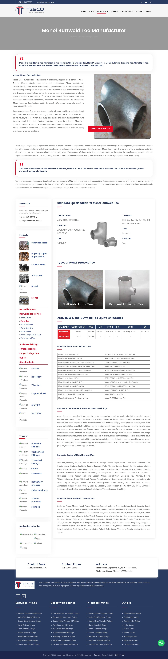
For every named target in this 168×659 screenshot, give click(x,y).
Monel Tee (24, 321)
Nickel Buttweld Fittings (26, 625)
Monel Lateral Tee (27, 338)
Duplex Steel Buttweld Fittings (29, 617)
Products (101, 11)
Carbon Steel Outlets (132, 644)
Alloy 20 (35, 405)
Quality (114, 11)
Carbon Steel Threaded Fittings (100, 644)
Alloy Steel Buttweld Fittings (28, 640)
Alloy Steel (36, 275)
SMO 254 (36, 413)
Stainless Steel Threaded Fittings (101, 613)
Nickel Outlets (129, 625)
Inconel (35, 368)
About (92, 11)
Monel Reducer (26, 324)
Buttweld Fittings (27, 309)
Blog (148, 11)
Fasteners (36, 473)
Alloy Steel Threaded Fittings (99, 640)
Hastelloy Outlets (130, 637)
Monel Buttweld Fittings (26, 629)
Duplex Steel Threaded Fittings (100, 617)
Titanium (36, 385)
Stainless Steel (39, 242)
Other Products (26, 362)
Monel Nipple (25, 331)
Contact (139, 11)
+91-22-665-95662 (25, 2)
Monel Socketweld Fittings (63, 629)
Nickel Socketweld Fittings (63, 625)
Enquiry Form (127, 11)
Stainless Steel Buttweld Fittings (30, 613)
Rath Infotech (120, 655)
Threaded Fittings (27, 349)
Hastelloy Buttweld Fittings (28, 637)
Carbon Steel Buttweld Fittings (29, 644)
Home (83, 11)
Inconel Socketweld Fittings (63, 633)
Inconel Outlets (129, 633)
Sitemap (97, 655)
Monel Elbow (25, 318)
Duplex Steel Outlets (131, 617)
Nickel (34, 286)
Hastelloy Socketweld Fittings (64, 637)
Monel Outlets (129, 629)
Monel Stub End (26, 328)
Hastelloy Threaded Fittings (99, 637)
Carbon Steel (38, 264)
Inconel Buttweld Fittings (27, 633)
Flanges (35, 506)
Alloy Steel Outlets (131, 640)
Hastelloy (36, 376)
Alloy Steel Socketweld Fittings (64, 640)
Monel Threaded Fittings (98, 629)
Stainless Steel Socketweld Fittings (66, 613)
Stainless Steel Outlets (132, 613)
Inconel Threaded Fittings (98, 633)
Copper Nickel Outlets (132, 621)
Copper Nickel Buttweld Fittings (29, 621)
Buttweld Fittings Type (30, 314)
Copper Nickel (38, 393)
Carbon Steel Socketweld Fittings (65, 644)
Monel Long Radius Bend (30, 335)
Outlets (22, 358)
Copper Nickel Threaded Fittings (100, 621)
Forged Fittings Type (29, 353)
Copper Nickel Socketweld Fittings (66, 621)
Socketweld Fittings (29, 344)
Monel (34, 297)
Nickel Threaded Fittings (98, 625)
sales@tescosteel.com (45, 2)
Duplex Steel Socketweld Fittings (65, 617)
